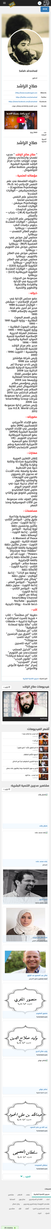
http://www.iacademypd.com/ (26, 92)
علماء (28, 1194)
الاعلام (20, 1194)
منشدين (12, 1208)
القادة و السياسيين (35, 1199)
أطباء (27, 1208)
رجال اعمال (16, 1204)
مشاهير (11, 1194)
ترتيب (6, 687)
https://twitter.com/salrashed (26, 97)
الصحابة (12, 1199)
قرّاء (20, 1208)
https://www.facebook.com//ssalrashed (23, 101)
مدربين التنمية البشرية (31, 678)
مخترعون (22, 1199)
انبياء (39, 1213)
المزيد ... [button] (26, 1176)
